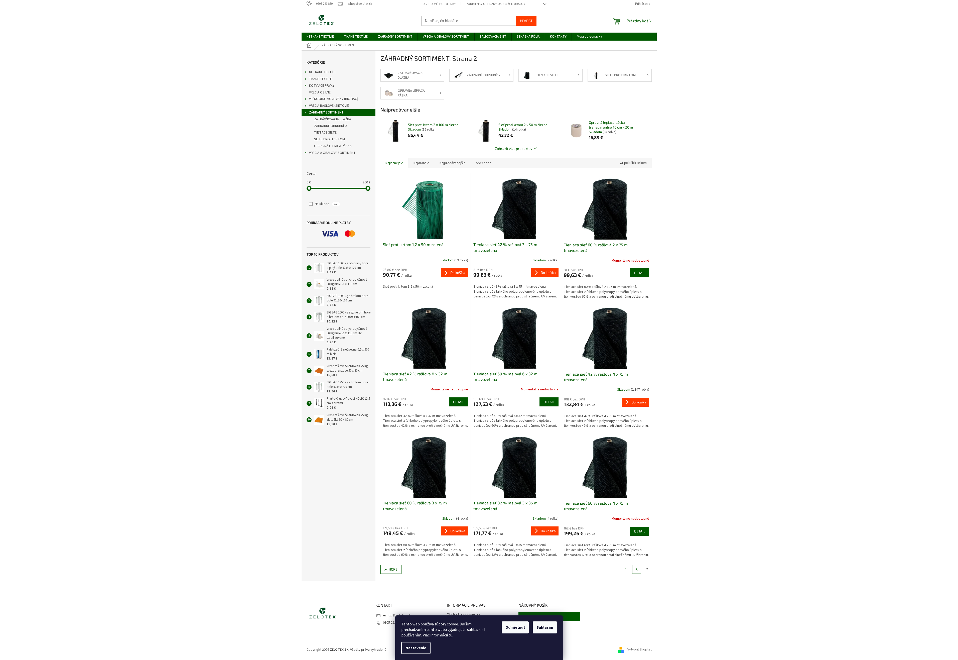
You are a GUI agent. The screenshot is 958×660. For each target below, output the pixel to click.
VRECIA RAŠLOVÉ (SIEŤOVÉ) (329, 105)
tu (450, 635)
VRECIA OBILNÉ (320, 92)
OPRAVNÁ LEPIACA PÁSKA (333, 146)
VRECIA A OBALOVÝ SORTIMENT (332, 152)
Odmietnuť (515, 627)
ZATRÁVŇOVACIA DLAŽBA (332, 119)
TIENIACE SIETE (325, 132)
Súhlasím (544, 627)
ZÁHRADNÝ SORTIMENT (326, 112)
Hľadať (526, 21)
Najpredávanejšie (453, 163)
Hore (393, 569)
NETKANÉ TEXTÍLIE (322, 72)
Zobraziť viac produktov (513, 148)
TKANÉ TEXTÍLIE (321, 78)
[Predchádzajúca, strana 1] (636, 569)
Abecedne (483, 163)
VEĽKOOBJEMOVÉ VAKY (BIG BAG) (333, 98)
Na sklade (326, 203)
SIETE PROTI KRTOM (329, 139)
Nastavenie (415, 648)
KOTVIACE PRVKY (321, 85)
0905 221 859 (392, 622)
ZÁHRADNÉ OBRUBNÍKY (331, 126)
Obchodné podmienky (439, 4)
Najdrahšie (421, 163)
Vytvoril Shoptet (639, 649)
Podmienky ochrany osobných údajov (495, 4)
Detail (639, 273)
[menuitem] (320, 37)
